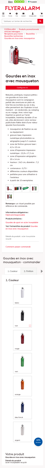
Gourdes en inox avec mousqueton (22, 227)
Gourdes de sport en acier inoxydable (22, 222)
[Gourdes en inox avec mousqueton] (9, 188)
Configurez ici (22, 87)
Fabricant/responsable (15, 215)
